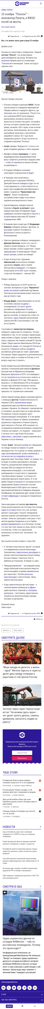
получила (5, 60)
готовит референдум (10, 496)
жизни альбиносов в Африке (24, 587)
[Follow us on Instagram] (19, 988)
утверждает (20, 268)
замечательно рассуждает (27, 552)
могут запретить (11, 159)
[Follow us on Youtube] (14, 988)
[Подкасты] (35, 988)
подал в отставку (8, 510)
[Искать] (34, 1006)
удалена (21, 149)
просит (28, 306)
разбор (25, 445)
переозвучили (10, 251)
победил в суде (26, 183)
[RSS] (29, 988)
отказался (18, 482)
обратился (14, 374)
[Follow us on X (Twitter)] (9, 988)
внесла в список (12, 419)
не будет (30, 173)
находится (30, 349)
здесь (16, 318)
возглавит (8, 230)
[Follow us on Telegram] (24, 988)
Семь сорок (7, 10)
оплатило (16, 385)
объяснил (8, 113)
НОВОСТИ (9, 827)
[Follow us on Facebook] (3, 988)
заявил (15, 346)
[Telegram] (22, 1006)
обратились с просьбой (11, 436)
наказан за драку (20, 304)
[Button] (13, 36)
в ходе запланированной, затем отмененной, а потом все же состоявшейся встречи (21, 453)
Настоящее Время (8, 27)
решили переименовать (11, 524)
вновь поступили (11, 290)
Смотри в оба (12, 886)
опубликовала (20, 402)
